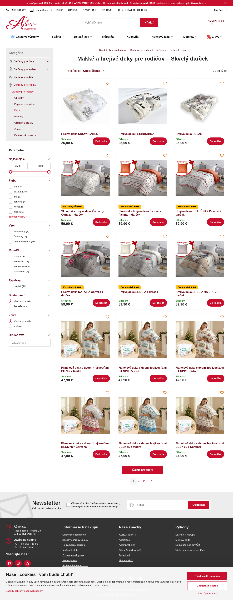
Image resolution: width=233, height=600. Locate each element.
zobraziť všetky (17, 216)
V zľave (18, 326)
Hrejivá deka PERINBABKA (136, 133)
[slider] (10, 172)
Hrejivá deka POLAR (189, 133)
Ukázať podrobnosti (207, 593)
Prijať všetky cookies (207, 576)
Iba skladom (20, 306)
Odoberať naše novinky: (47, 508)
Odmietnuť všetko (207, 585)
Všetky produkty (22, 301)
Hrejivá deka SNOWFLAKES (79, 133)
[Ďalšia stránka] (152, 481)
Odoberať (198, 504)
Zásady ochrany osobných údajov (24, 590)
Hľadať (149, 22)
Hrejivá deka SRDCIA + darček (138, 291)
